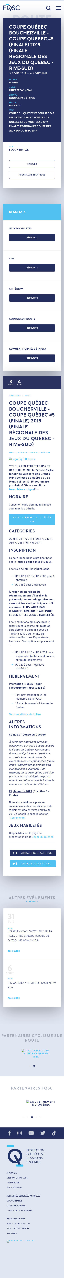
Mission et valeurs (17, 1177)
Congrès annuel (16, 1205)
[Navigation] (58, 8)
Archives (12, 1233)
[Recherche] (48, 8)
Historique (13, 1182)
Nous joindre (14, 1187)
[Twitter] (43, 1133)
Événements (15, 396)
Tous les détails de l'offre (25, 714)
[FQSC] (11, 7)
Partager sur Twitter (36, 863)
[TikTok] (54, 1133)
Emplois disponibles (18, 1228)
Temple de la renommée (19, 1210)
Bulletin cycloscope (18, 1223)
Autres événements (32, 898)
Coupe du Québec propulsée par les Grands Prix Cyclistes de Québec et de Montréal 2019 (31, 117)
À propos (12, 1172)
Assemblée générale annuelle (23, 1195)
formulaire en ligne (21, 489)
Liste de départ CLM (32, 519)
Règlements (17, 817)
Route (13, 82)
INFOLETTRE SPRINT (16, 1218)
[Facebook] (9, 1133)
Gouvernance (14, 1200)
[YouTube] (31, 1133)
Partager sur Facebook (36, 853)
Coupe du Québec (42, 836)
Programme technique (32, 174)
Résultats (32, 237)
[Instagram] (19, 1133)
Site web (32, 164)
